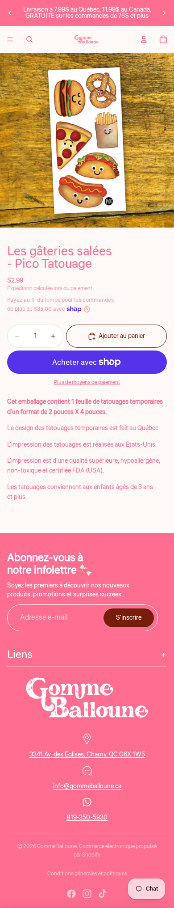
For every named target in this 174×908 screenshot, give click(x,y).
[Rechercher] (29, 39)
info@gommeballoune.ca (87, 785)
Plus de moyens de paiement (87, 382)
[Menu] (10, 39)
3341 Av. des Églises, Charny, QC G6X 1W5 (87, 754)
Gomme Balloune (57, 846)
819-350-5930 (87, 817)
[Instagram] (87, 893)
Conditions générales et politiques (87, 874)
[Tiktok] (102, 893)
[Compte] (143, 39)
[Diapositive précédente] (10, 13)
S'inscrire (128, 617)
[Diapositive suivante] (164, 13)
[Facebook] (71, 893)
